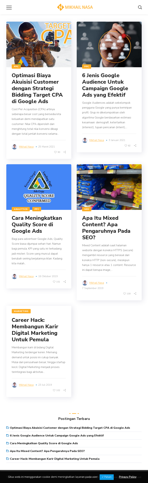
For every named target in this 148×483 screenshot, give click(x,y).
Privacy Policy (127, 477)
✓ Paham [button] (107, 477)
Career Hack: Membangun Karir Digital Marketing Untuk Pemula (35, 329)
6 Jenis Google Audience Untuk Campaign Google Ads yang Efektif (105, 85)
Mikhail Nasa (26, 146)
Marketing (21, 311)
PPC (16, 66)
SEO (86, 209)
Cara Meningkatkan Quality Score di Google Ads (37, 224)
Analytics (21, 209)
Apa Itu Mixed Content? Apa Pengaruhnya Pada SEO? (106, 227)
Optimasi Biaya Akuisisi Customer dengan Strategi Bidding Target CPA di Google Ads (37, 88)
